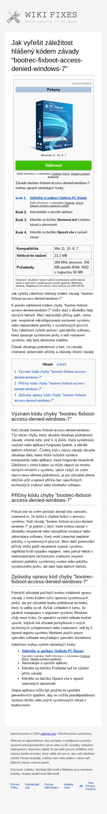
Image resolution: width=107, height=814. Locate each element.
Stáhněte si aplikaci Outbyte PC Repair (58, 198)
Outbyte (85, 656)
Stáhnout (53, 165)
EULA (25, 658)
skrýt (61, 364)
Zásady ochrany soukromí (45, 658)
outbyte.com (48, 733)
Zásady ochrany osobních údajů (49, 205)
